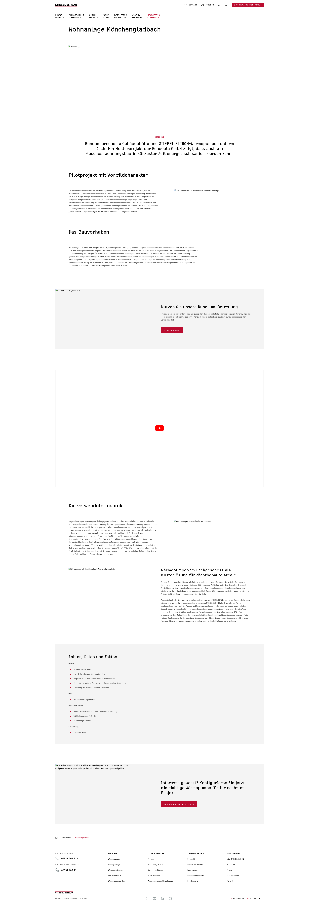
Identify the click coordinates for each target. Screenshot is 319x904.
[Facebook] (146, 898)
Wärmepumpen (114, 859)
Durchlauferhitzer (115, 875)
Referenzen (66, 838)
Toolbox (151, 859)
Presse (229, 870)
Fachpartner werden (195, 864)
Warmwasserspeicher (116, 881)
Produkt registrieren (155, 864)
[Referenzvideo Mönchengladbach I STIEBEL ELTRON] (159, 428)
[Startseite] (56, 838)
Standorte (231, 864)
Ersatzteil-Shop (154, 875)
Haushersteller (193, 881)
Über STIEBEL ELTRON (235, 859)
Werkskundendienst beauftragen (160, 881)
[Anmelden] (219, 4)
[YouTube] (154, 898)
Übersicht (191, 859)
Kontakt (230, 881)
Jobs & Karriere (233, 875)
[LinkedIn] (162, 898)
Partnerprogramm (194, 870)
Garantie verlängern (155, 870)
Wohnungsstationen (115, 870)
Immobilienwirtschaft (195, 875)
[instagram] (170, 898)
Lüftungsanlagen (114, 864)
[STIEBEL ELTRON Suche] (226, 4)
